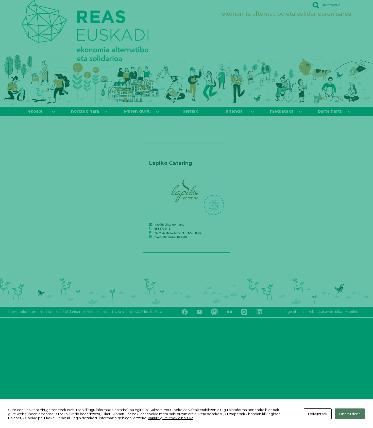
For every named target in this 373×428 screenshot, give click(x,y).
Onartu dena (350, 414)
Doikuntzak (317, 414)
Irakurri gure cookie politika (170, 418)
